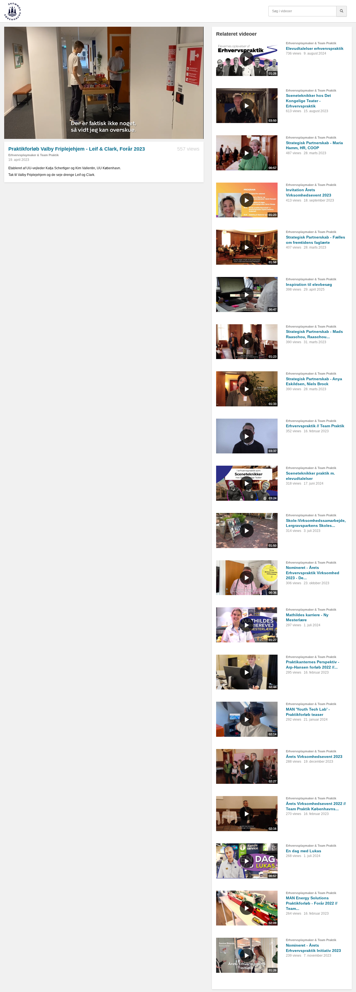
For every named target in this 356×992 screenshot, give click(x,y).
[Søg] (341, 11)
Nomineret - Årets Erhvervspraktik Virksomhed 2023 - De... (312, 572)
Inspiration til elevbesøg (309, 284)
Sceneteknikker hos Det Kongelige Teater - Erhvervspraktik (308, 100)
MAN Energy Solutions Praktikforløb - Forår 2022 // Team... (311, 903)
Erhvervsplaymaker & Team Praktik (33, 155)
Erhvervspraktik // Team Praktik (315, 426)
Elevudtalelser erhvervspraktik (314, 48)
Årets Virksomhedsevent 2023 (314, 756)
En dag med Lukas (303, 851)
